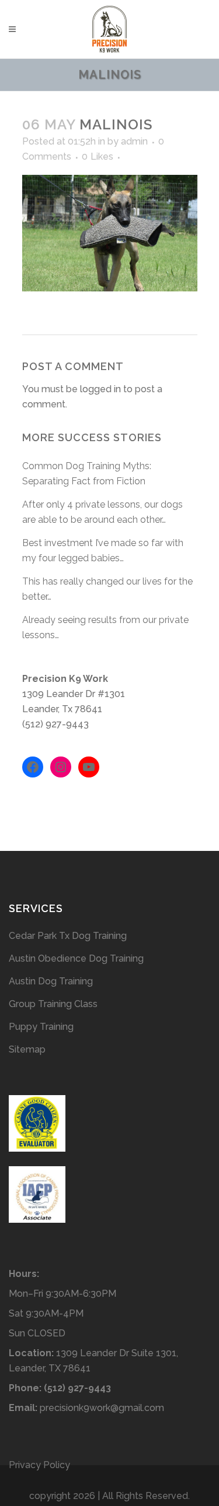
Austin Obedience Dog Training (76, 958)
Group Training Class (53, 1003)
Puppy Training (41, 1026)
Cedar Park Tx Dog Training (68, 935)
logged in (100, 389)
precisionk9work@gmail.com (102, 1407)
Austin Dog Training (51, 981)
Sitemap (27, 1049)
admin (134, 141)
